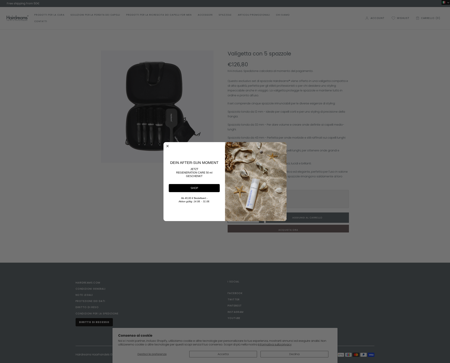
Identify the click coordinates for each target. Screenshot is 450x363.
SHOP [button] (194, 188)
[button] (167, 146)
